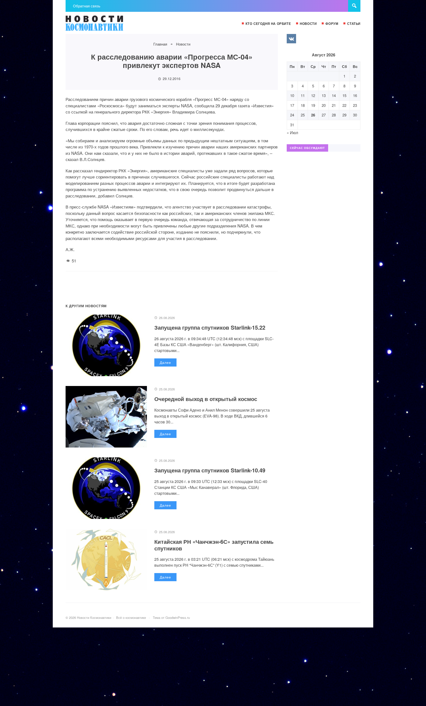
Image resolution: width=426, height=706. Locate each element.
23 (355, 105)
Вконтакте (291, 38)
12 (313, 95)
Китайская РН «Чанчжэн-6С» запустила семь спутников (214, 545)
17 (292, 105)
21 (334, 105)
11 (303, 95)
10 (292, 95)
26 (313, 115)
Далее (165, 362)
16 (355, 95)
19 (313, 105)
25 (303, 114)
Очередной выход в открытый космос (205, 399)
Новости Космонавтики (103, 25)
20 (324, 105)
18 (303, 105)
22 (344, 105)
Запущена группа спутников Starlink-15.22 (209, 327)
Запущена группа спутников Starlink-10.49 (209, 470)
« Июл (292, 132)
